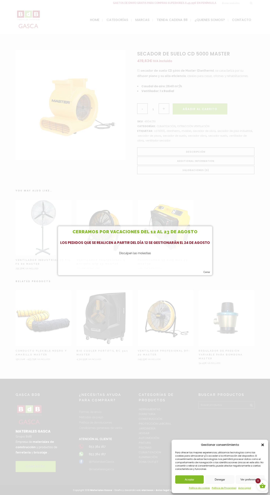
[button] (262, 445)
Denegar (220, 479)
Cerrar (207, 272)
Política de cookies (199, 487)
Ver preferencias (250, 479)
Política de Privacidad (224, 487)
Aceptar (189, 479)
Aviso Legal (244, 487)
